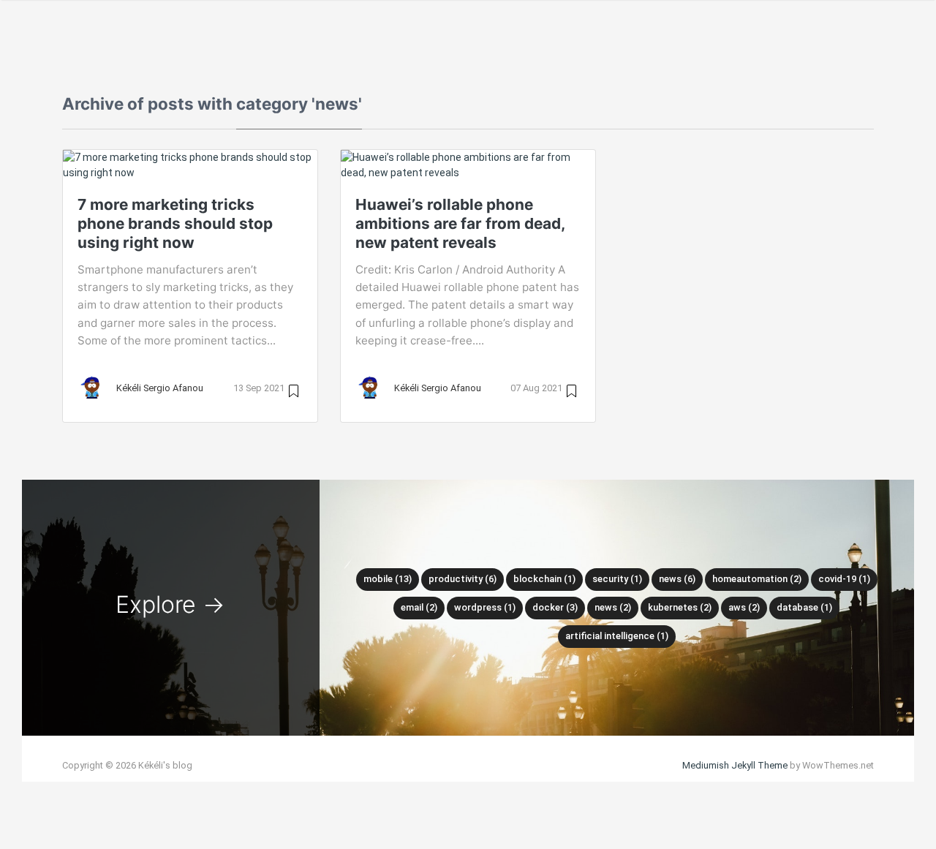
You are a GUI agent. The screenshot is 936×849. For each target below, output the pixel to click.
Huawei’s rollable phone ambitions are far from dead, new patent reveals (460, 223)
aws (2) (744, 607)
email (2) (419, 607)
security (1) (617, 578)
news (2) (613, 607)
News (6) (677, 578)
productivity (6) (463, 578)
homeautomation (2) (756, 578)
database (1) (804, 607)
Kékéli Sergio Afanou (159, 387)
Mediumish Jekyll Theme (735, 765)
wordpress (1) (485, 607)
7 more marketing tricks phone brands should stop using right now (175, 223)
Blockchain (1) (544, 578)
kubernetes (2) (680, 607)
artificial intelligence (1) (616, 635)
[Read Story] (293, 390)
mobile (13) (387, 578)
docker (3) (555, 607)
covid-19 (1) (844, 578)
